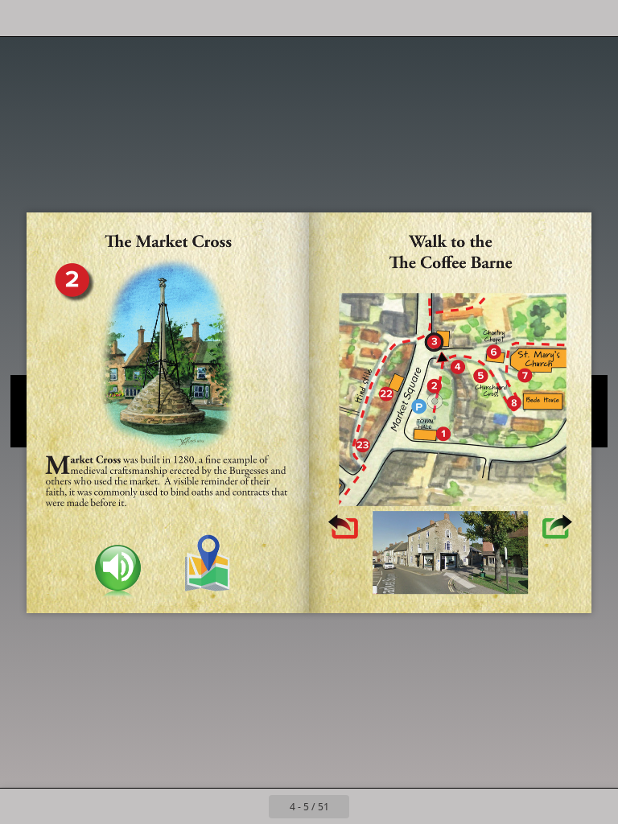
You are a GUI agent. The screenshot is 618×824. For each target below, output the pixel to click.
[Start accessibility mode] (95, 18)
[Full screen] (595, 18)
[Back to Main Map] (209, 563)
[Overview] (59, 18)
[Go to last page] (402, 806)
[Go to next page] (367, 806)
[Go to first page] (215, 806)
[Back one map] (344, 527)
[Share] (559, 18)
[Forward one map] (556, 529)
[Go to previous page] (251, 806)
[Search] (23, 18)
